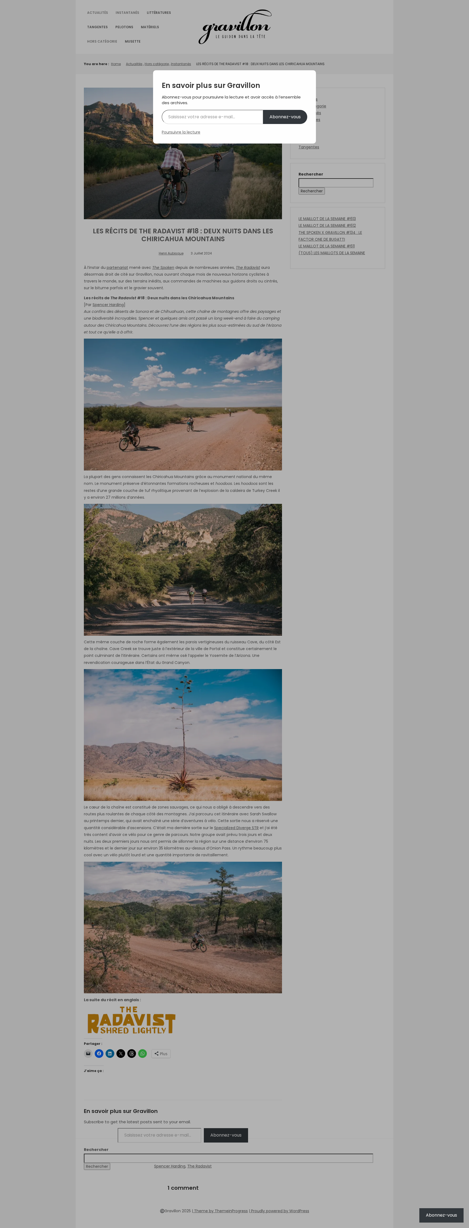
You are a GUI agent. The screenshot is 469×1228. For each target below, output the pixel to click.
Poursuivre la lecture (181, 132)
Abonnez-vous (285, 117)
